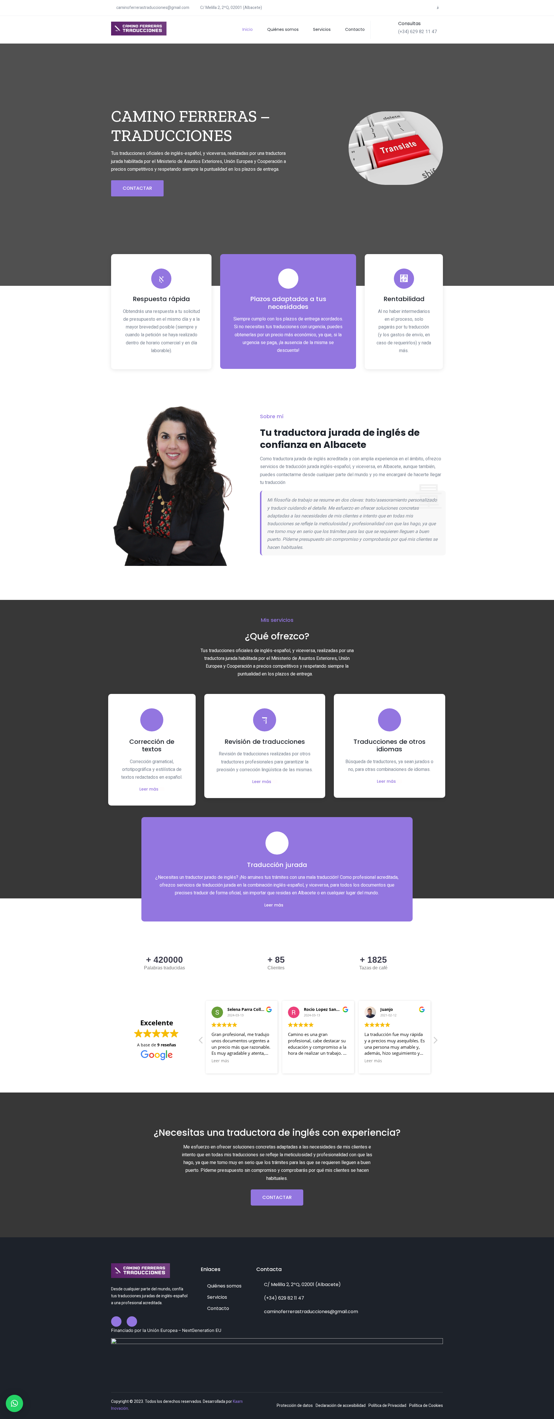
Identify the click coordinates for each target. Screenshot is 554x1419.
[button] (14, 1403)
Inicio (247, 29)
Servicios (322, 29)
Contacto (355, 29)
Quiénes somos (283, 29)
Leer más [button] (220, 1060)
